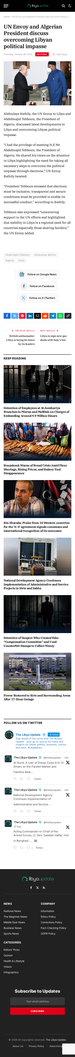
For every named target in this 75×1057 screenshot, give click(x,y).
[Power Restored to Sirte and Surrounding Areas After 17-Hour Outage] (37, 672)
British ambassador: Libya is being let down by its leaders (20, 340)
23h (66, 757)
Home (7, 16)
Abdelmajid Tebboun (17, 254)
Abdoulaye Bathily (45, 254)
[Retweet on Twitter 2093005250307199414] (22, 847)
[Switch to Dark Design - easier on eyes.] (69, 5)
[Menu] (6, 6)
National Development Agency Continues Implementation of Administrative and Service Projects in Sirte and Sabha (36, 584)
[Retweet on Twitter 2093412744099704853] (22, 779)
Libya (21, 260)
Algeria (9, 260)
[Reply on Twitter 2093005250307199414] (16, 847)
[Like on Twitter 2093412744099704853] (29, 779)
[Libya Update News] (37, 5)
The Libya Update (25, 757)
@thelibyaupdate (52, 757)
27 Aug (17, 826)
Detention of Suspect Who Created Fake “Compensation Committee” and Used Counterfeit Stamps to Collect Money (31, 642)
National (42, 54)
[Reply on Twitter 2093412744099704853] (16, 779)
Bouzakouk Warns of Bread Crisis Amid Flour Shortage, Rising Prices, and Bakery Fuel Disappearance (35, 469)
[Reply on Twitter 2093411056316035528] (16, 811)
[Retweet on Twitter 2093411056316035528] (22, 811)
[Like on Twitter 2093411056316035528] (29, 811)
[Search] (63, 6)
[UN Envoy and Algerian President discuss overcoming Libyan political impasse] (37, 83)
